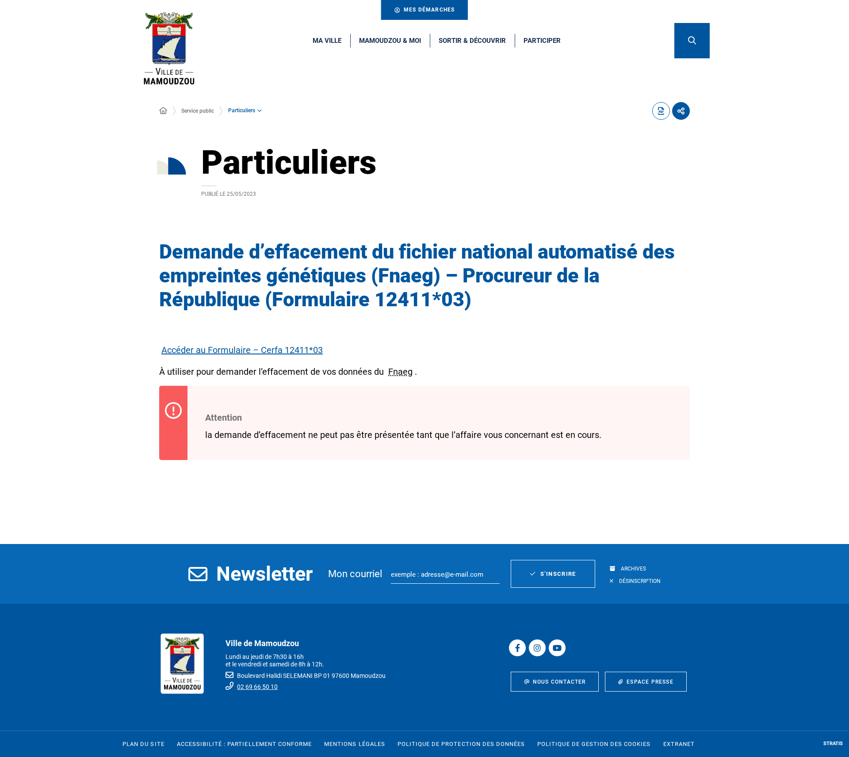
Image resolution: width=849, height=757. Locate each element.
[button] (692, 40)
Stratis (833, 743)
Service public (197, 111)
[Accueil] (163, 111)
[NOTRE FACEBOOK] (517, 648)
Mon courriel (355, 573)
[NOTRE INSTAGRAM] (537, 648)
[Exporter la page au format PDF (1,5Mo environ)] (661, 111)
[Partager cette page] (681, 111)
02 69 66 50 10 (257, 686)
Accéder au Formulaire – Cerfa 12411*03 (242, 350)
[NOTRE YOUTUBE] (557, 648)
